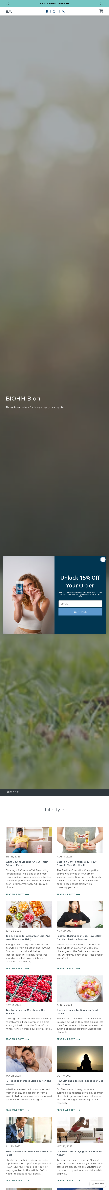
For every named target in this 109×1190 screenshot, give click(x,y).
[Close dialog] (103, 559)
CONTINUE (80, 611)
